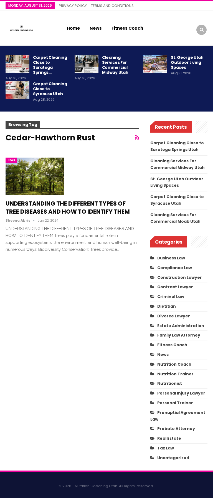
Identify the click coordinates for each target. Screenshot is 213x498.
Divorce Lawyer (173, 316)
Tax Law (165, 448)
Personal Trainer (175, 403)
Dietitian (166, 306)
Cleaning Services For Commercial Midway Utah (115, 65)
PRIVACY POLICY (73, 5)
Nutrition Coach (174, 364)
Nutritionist (169, 383)
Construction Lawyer (179, 277)
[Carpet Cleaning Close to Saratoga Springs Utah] (17, 64)
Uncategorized (173, 458)
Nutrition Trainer (175, 374)
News (96, 28)
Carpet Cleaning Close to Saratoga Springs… (50, 65)
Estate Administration (180, 325)
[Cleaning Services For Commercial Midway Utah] (86, 64)
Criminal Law (170, 296)
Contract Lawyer (175, 287)
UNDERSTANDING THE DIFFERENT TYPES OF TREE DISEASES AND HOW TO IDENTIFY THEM (68, 207)
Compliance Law (174, 268)
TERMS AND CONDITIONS (112, 5)
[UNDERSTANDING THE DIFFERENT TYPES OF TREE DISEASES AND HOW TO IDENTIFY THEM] (35, 176)
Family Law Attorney (178, 335)
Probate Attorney (176, 428)
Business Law (171, 258)
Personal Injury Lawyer (181, 393)
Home (73, 28)
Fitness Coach (127, 28)
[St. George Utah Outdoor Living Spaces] (155, 64)
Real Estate (169, 438)
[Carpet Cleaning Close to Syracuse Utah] (17, 90)
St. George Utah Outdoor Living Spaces (187, 62)
